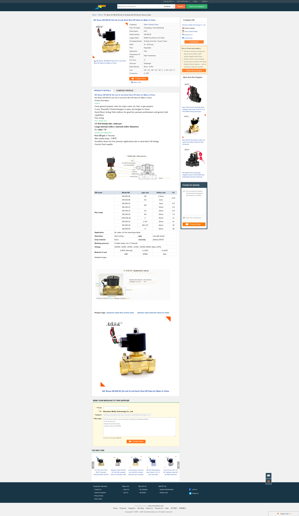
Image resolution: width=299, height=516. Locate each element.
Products (123, 508)
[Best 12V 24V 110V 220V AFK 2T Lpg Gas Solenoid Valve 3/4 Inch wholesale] (101, 462)
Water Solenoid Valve (151, 24)
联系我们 (182, 508)
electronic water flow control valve (120, 313)
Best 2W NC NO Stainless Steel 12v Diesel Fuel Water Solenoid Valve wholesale (193, 142)
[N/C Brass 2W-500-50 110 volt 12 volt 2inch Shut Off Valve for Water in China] (110, 57)
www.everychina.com (156, 506)
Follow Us (195, 493)
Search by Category (196, 6)
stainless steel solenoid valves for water (153, 313)
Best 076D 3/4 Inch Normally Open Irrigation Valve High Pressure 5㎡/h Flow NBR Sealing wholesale (193, 109)
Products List (188, 35)
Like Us (194, 489)
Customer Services (100, 486)
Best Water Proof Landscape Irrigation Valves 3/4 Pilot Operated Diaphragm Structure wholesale (193, 175)
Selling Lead (164, 492)
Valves (100, 15)
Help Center (98, 499)
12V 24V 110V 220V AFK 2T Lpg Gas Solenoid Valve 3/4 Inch (101, 472)
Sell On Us (162, 486)
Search (180, 6)
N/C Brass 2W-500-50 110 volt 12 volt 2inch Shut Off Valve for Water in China (124, 20)
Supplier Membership (166, 489)
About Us (125, 486)
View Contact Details (191, 31)
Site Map (140, 508)
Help (167, 508)
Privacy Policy (98, 496)
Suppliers (131, 508)
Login (195, 1)
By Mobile (143, 492)
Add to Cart (137, 82)
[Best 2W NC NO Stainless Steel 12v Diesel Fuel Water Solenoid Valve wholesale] (194, 126)
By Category (144, 489)
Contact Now (140, 79)
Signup (204, 1)
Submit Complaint (100, 492)
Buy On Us (142, 486)
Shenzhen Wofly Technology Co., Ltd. (194, 25)
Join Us (125, 492)
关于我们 (174, 508)
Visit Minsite (194, 42)
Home (94, 15)
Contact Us (97, 489)
